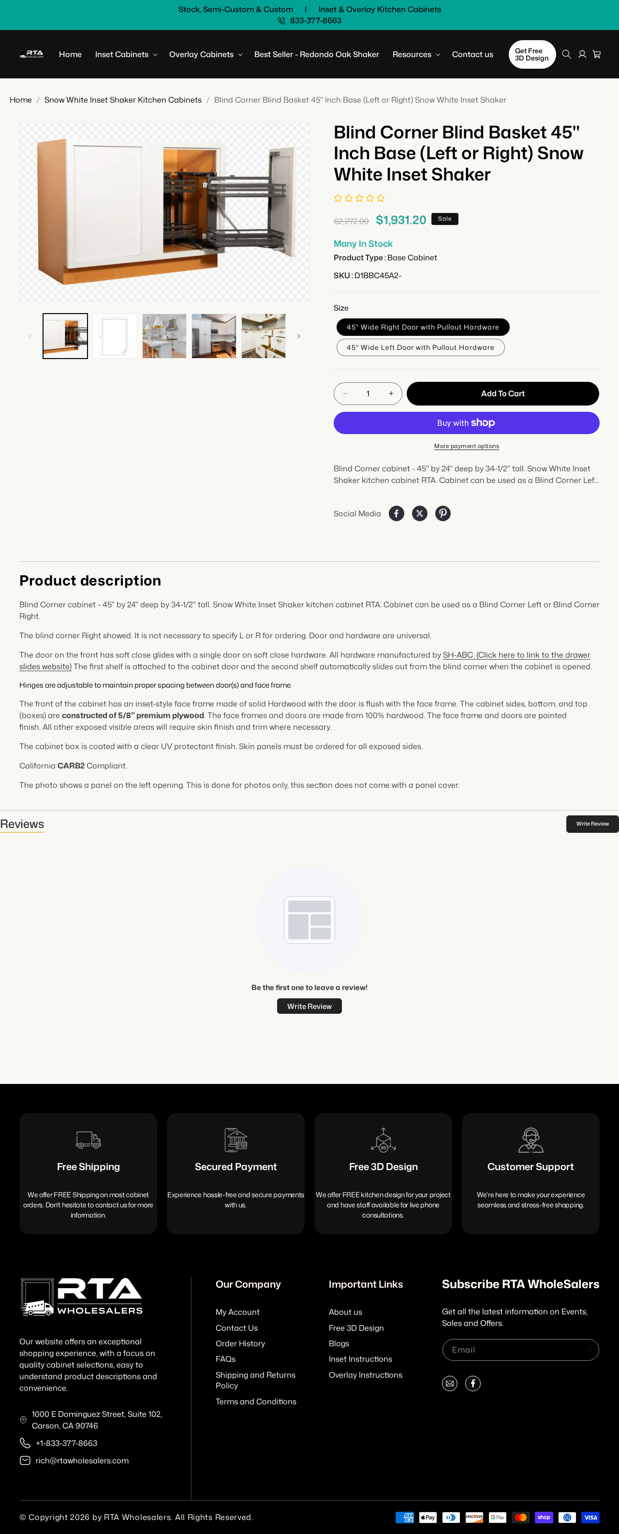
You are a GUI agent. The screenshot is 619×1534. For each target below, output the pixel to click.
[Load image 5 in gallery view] (214, 336)
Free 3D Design (356, 1328)
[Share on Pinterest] (443, 513)
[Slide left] (30, 336)
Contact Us (237, 1328)
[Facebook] (473, 1386)
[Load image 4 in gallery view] (164, 336)
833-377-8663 (315, 20)
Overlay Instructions (365, 1374)
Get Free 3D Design (532, 54)
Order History (240, 1343)
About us (345, 1312)
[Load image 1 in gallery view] (65, 336)
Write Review (592, 823)
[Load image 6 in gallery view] (263, 336)
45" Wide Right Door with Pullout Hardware (423, 326)
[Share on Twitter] (419, 513)
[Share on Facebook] (396, 513)
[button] (125, 54)
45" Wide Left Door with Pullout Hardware (421, 347)
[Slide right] (299, 336)
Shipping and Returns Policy (255, 1380)
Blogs (339, 1343)
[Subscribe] (588, 1349)
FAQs (226, 1359)
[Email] (449, 1386)
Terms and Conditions (256, 1401)
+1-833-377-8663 (66, 1443)
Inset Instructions (360, 1359)
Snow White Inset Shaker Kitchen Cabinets (123, 99)
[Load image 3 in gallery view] (114, 336)
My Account (238, 1312)
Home (21, 99)
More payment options (466, 446)
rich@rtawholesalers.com (82, 1460)
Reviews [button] (22, 823)
